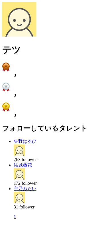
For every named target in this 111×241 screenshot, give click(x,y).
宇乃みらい (25, 188)
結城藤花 (23, 164)
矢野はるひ (25, 141)
